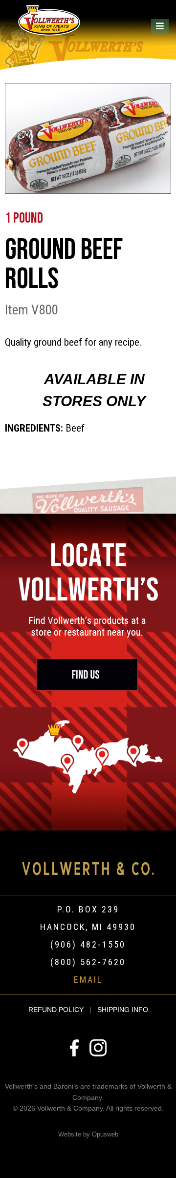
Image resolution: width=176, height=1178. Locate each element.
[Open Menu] (160, 26)
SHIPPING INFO (122, 1009)
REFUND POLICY (56, 1009)
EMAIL (88, 979)
